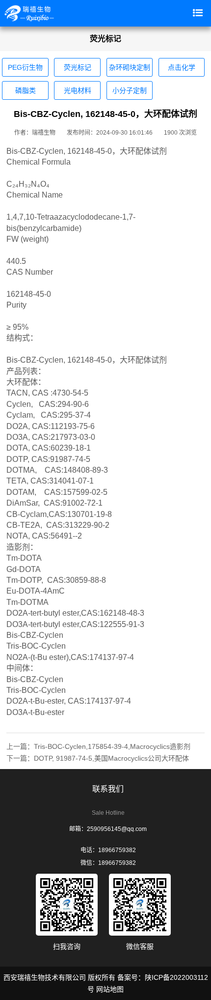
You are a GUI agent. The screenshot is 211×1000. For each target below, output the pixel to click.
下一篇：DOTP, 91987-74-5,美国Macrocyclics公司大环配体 (97, 758)
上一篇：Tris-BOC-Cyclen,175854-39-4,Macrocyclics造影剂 (98, 746)
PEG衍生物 (25, 67)
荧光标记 (77, 67)
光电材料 (77, 90)
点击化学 (181, 67)
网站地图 (110, 989)
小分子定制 (129, 90)
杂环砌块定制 (129, 67)
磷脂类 (25, 90)
